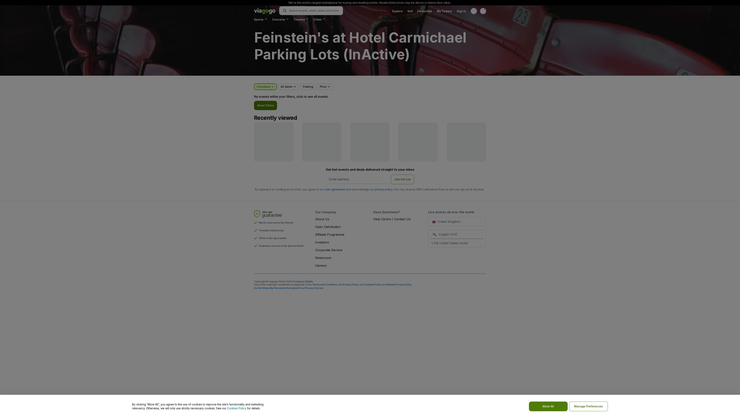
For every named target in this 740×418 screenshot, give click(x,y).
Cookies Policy (236, 408)
